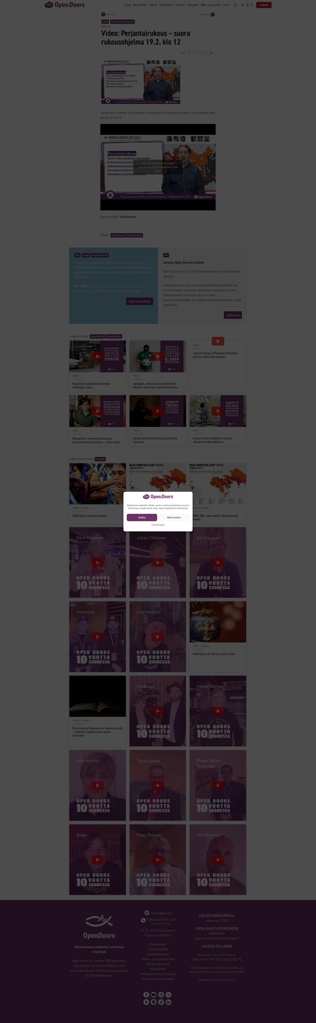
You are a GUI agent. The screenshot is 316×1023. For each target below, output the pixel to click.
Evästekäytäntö (158, 524)
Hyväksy (142, 517)
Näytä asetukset (174, 517)
